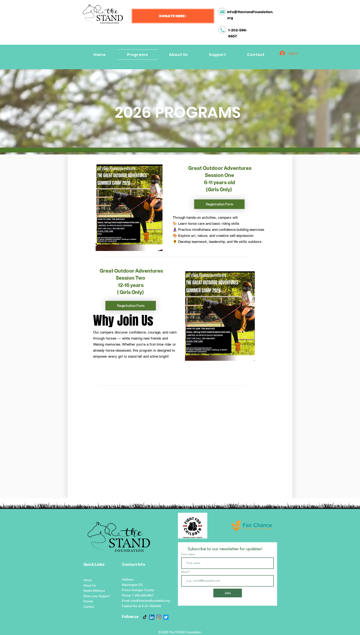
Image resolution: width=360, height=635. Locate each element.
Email (185, 571)
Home (87, 580)
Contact (88, 606)
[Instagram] (158, 617)
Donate (88, 601)
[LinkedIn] (151, 617)
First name (188, 554)
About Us (89, 585)
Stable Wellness (94, 590)
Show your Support (96, 596)
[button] (217, 54)
